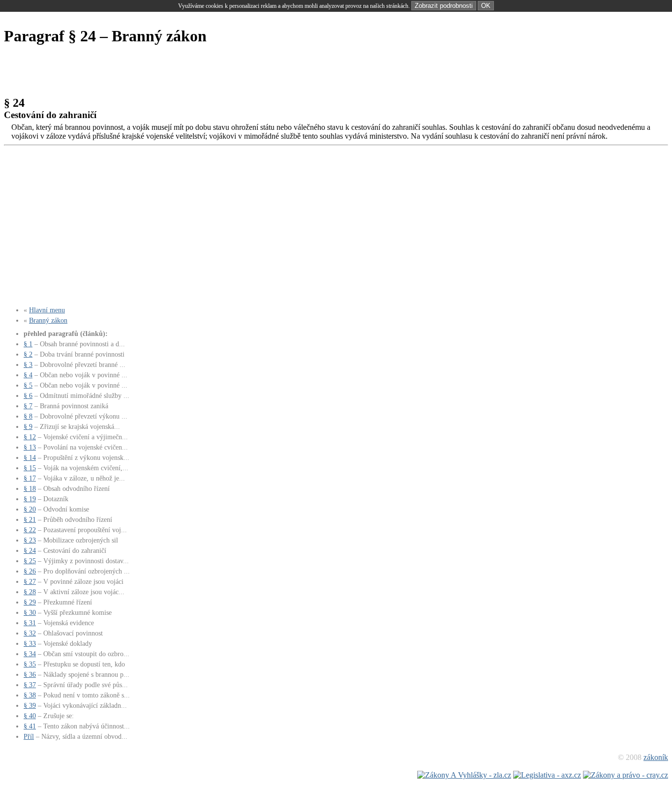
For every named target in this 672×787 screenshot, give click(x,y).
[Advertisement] (183, 72)
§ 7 (28, 406)
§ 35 (30, 664)
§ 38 (30, 695)
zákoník (655, 757)
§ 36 (30, 674)
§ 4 (28, 375)
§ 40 (30, 716)
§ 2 (28, 354)
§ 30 (30, 612)
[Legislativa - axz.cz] (547, 775)
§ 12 (30, 437)
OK (485, 5)
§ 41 (30, 726)
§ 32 (30, 633)
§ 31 (30, 623)
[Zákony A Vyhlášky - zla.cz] (464, 775)
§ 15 (30, 468)
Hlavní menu (47, 310)
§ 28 (30, 592)
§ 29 (30, 602)
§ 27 (30, 581)
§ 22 (30, 530)
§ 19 (30, 499)
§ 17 (30, 478)
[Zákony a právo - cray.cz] (625, 775)
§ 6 (28, 395)
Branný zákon (48, 320)
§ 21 (30, 519)
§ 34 (30, 654)
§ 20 (30, 509)
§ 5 (28, 385)
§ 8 (28, 416)
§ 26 (30, 571)
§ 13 (30, 447)
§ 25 (30, 561)
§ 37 (30, 685)
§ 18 (30, 488)
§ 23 (30, 540)
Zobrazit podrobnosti (444, 5)
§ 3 (28, 364)
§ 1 (28, 344)
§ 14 (30, 457)
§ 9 (28, 426)
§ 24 (30, 550)
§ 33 (30, 643)
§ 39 (30, 705)
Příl (29, 736)
